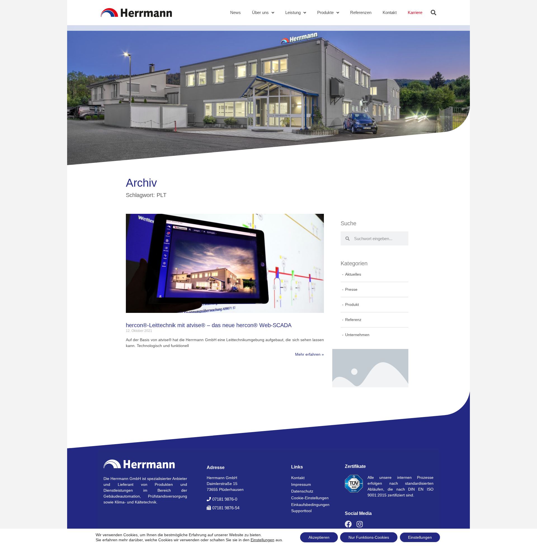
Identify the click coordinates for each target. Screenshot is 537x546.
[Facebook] (348, 524)
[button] (433, 12)
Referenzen (360, 12)
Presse (351, 289)
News (235, 12)
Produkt (352, 304)
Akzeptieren (318, 537)
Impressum (301, 484)
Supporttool (301, 510)
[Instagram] (359, 524)
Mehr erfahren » (309, 354)
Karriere (415, 12)
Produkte (325, 12)
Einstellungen (262, 540)
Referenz (353, 319)
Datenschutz (302, 491)
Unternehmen (357, 334)
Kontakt (390, 12)
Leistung (293, 12)
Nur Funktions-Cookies (368, 537)
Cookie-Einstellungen (310, 498)
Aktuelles (353, 274)
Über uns (260, 12)
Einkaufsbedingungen (310, 504)
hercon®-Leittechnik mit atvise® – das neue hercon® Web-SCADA (208, 325)
